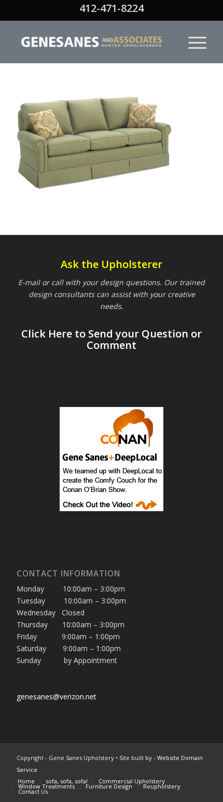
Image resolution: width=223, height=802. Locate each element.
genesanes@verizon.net (56, 696)
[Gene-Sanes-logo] (92, 42)
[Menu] (192, 42)
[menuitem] (192, 42)
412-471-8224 (111, 8)
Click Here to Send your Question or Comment (111, 339)
